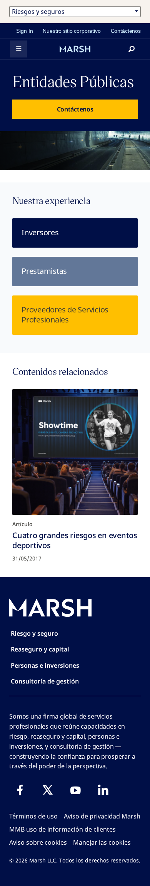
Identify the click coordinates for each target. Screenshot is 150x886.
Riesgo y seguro (34, 633)
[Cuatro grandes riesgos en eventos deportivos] (75, 452)
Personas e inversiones (45, 665)
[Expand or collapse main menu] (18, 49)
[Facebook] (20, 790)
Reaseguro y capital (40, 649)
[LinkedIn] (103, 790)
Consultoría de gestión (45, 681)
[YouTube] (75, 790)
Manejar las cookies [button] (102, 842)
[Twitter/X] (47, 790)
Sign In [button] (24, 31)
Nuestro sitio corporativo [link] (71, 31)
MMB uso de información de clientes (62, 829)
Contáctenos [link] (126, 31)
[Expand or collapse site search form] (131, 49)
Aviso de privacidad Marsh (102, 816)
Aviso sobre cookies (38, 842)
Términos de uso (33, 816)
